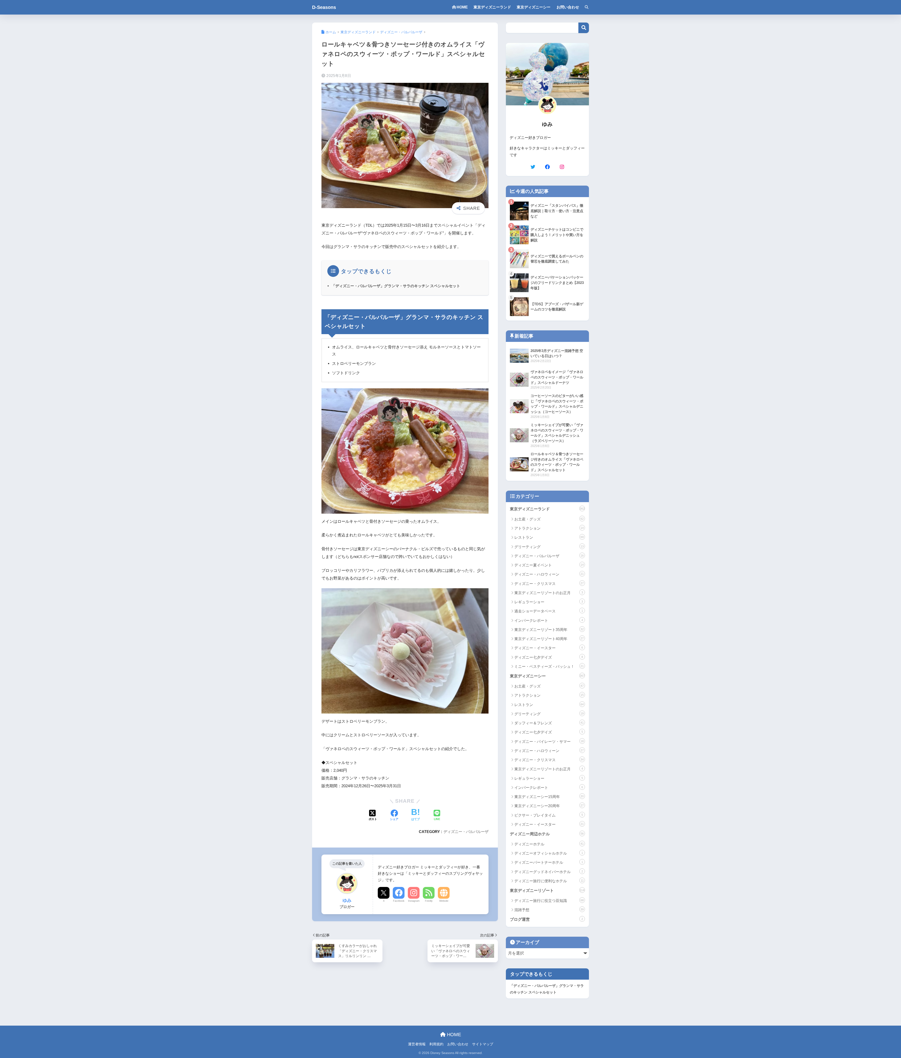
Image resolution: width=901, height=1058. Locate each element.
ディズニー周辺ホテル (547, 834)
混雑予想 (549, 910)
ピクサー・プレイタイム (548, 815)
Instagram (414, 900)
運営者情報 (417, 1044)
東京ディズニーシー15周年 (549, 797)
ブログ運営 (546, 919)
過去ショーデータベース (548, 611)
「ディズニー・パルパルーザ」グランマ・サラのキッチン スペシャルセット (396, 286)
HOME (453, 1034)
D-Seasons (324, 7)
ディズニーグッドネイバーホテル (548, 872)
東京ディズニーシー (547, 676)
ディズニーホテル (549, 844)
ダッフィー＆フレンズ (549, 723)
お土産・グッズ (549, 519)
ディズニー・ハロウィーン (549, 574)
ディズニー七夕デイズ (548, 657)
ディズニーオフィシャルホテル (548, 853)
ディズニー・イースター (548, 648)
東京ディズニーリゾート (547, 890)
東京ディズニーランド (547, 509)
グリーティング (549, 547)
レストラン (549, 537)
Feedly (429, 900)
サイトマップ (482, 1044)
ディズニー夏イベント (549, 565)
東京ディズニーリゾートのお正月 (548, 593)
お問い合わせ (457, 1044)
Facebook (399, 900)
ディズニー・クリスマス (549, 584)
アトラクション (549, 528)
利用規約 (436, 1044)
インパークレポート (548, 621)
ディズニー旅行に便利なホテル (549, 881)
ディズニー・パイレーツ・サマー (549, 742)
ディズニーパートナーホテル (548, 862)
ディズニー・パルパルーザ (466, 831)
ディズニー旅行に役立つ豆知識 (549, 901)
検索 (583, 28)
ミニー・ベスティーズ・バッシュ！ (549, 666)
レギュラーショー (548, 602)
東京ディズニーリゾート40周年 (549, 639)
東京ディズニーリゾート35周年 (549, 630)
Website (443, 900)
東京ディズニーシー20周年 (549, 806)
